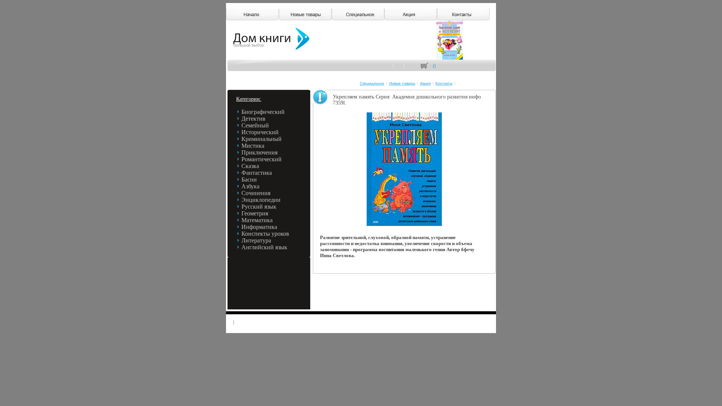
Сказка (250, 166)
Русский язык (258, 206)
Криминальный (261, 139)
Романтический (261, 159)
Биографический (263, 112)
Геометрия (254, 213)
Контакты (443, 83)
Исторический (260, 132)
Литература (256, 240)
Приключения (259, 152)
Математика (257, 220)
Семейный (255, 125)
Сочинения (255, 193)
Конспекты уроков (265, 233)
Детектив (253, 118)
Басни (249, 179)
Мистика (252, 145)
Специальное (372, 83)
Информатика (259, 227)
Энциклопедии (261, 200)
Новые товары (402, 83)
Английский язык (264, 247)
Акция (425, 83)
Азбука (250, 186)
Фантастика (256, 173)
